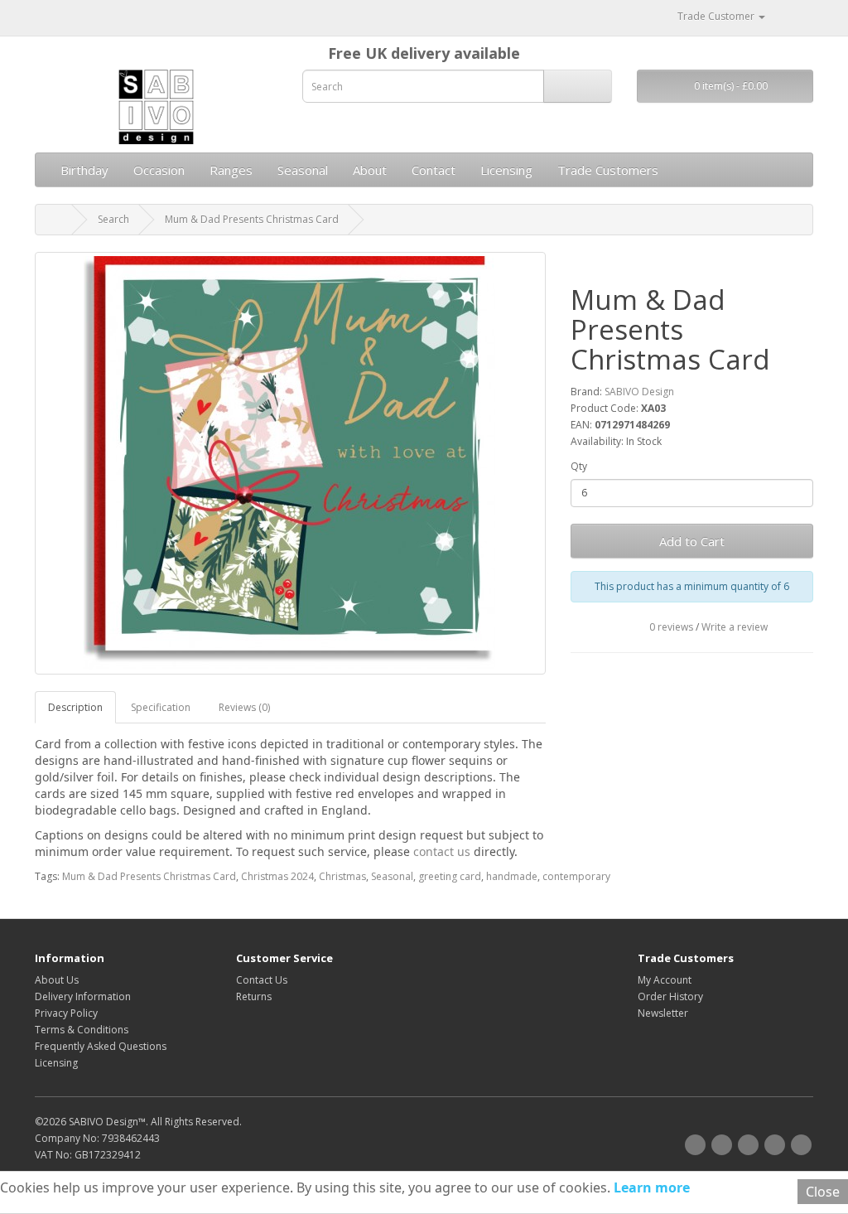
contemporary (576, 876)
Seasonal (302, 170)
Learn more (650, 1187)
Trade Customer (716, 16)
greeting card (449, 876)
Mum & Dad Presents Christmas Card (252, 219)
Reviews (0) (244, 707)
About (370, 170)
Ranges (231, 170)
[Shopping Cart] (780, 16)
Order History (670, 996)
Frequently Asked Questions (100, 1046)
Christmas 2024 (277, 876)
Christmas (342, 876)
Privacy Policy (66, 1013)
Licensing (506, 170)
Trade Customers (607, 170)
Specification (160, 707)
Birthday (84, 170)
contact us (441, 851)
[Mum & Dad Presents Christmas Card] (290, 463)
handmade (511, 876)
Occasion (159, 170)
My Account (664, 980)
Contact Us (261, 980)
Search (113, 219)
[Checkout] (800, 16)
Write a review (734, 627)
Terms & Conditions (81, 1030)
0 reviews (671, 627)
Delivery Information (83, 996)
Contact (433, 170)
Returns (254, 996)
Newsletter (663, 1013)
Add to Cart (692, 541)
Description (75, 707)
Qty (579, 466)
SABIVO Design (639, 392)
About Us (57, 980)
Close (823, 1192)
